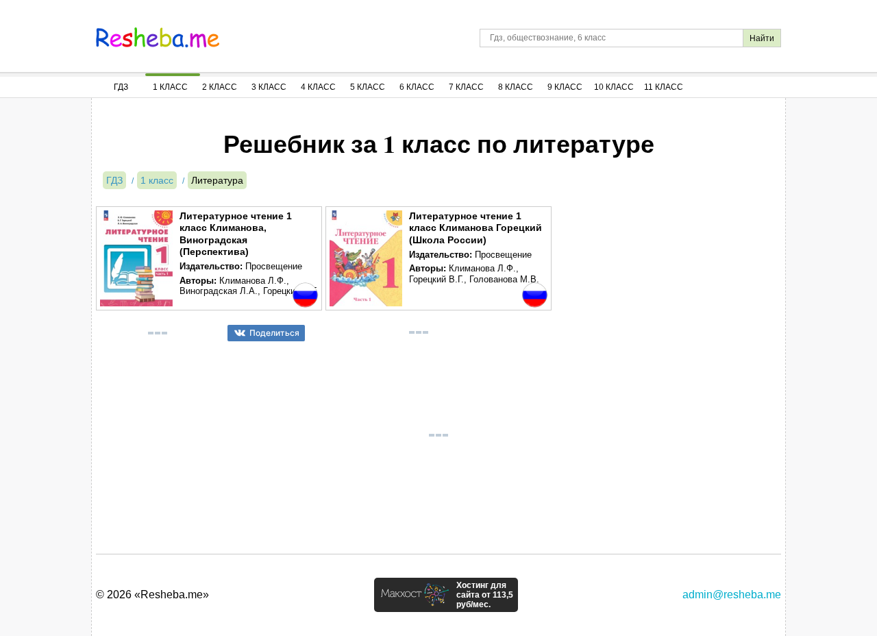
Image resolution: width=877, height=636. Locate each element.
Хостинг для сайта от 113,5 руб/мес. (484, 594)
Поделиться (274, 333)
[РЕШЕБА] (157, 37)
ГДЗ (121, 87)
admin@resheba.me (731, 594)
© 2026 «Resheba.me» (152, 594)
